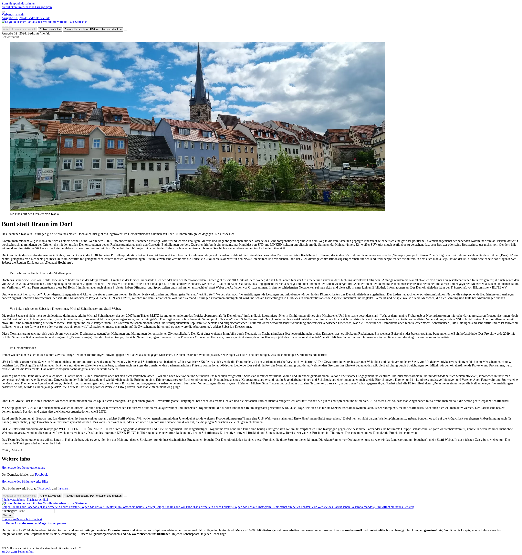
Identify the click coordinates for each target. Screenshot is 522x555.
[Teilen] (9, 26)
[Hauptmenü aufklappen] (3, 11)
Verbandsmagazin (13, 14)
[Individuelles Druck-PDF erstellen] (6, 26)
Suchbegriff (9, 511)
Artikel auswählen (50, 29)
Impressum (9, 519)
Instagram (64, 488)
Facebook (41, 474)
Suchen (7, 515)
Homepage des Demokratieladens (23, 467)
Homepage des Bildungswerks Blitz (25, 481)
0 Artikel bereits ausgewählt (19, 29)
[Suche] (3, 26)
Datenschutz (24, 519)
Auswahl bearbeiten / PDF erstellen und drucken (93, 29)
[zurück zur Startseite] (44, 21)
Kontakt (37, 519)
